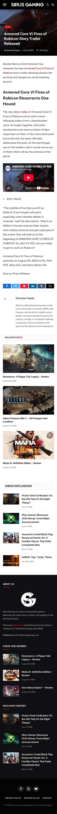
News (7, 27)
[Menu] (5, 4)
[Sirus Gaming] (27, 5)
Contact (47, 798)
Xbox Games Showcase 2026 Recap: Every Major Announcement (36, 518)
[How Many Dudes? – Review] (11, 691)
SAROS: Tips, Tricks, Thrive (37, 557)
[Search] (52, 4)
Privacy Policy (13, 798)
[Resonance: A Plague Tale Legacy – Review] (28, 358)
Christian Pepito (13, 50)
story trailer (21, 111)
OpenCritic (18, 625)
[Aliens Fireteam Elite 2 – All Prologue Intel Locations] (28, 400)
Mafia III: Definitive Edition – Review (22, 463)
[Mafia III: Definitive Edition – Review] (28, 445)
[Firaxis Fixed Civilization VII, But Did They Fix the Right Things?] (11, 498)
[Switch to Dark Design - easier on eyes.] (48, 4)
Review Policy (32, 798)
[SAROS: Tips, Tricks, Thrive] (11, 560)
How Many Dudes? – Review (37, 687)
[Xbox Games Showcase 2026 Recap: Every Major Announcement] (11, 518)
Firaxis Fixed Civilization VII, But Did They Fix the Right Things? (37, 499)
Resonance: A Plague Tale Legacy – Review (26, 376)
